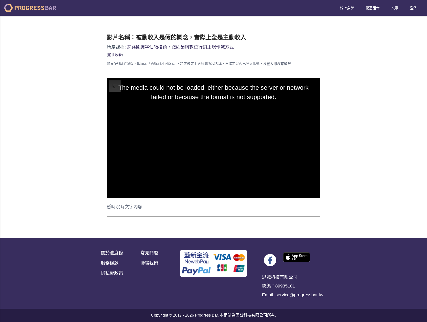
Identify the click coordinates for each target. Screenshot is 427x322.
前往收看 (115, 55)
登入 (413, 8)
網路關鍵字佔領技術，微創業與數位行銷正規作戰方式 (180, 47)
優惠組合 (373, 8)
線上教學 (347, 8)
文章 (394, 8)
